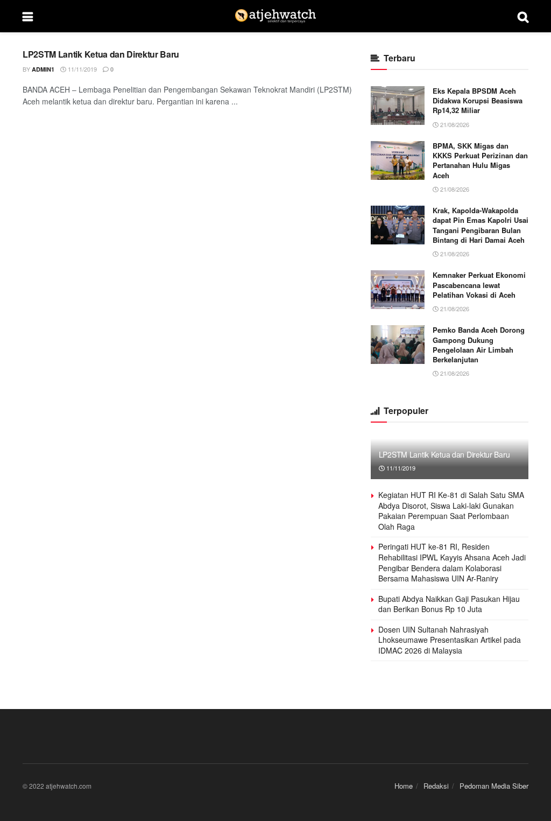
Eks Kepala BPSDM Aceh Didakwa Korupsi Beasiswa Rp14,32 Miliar (477, 100)
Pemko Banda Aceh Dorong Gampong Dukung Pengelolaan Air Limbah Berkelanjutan (479, 344)
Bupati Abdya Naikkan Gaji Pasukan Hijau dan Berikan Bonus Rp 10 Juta (449, 604)
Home (403, 786)
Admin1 (43, 69)
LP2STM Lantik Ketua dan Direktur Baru (101, 54)
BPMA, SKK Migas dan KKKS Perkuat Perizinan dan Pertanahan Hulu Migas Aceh (480, 160)
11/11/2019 (81, 69)
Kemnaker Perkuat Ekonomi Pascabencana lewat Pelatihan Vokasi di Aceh (479, 284)
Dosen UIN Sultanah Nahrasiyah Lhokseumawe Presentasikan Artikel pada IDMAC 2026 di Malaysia (449, 640)
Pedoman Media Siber (494, 786)
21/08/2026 (454, 124)
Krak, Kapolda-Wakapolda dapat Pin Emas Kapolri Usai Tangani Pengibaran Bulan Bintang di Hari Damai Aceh (480, 225)
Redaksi (436, 786)
